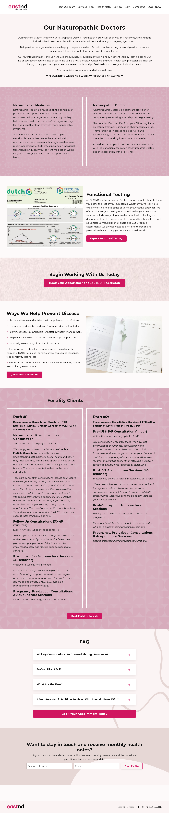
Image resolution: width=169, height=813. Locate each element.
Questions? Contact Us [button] (24, 374)
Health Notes (104, 7)
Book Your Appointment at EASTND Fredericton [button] (84, 282)
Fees (92, 7)
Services (82, 7)
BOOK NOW (154, 7)
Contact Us (139, 7)
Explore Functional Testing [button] (106, 238)
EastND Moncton (126, 807)
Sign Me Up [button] (132, 766)
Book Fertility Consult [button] (84, 616)
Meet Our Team (66, 7)
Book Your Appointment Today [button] (84, 713)
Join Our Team (122, 7)
